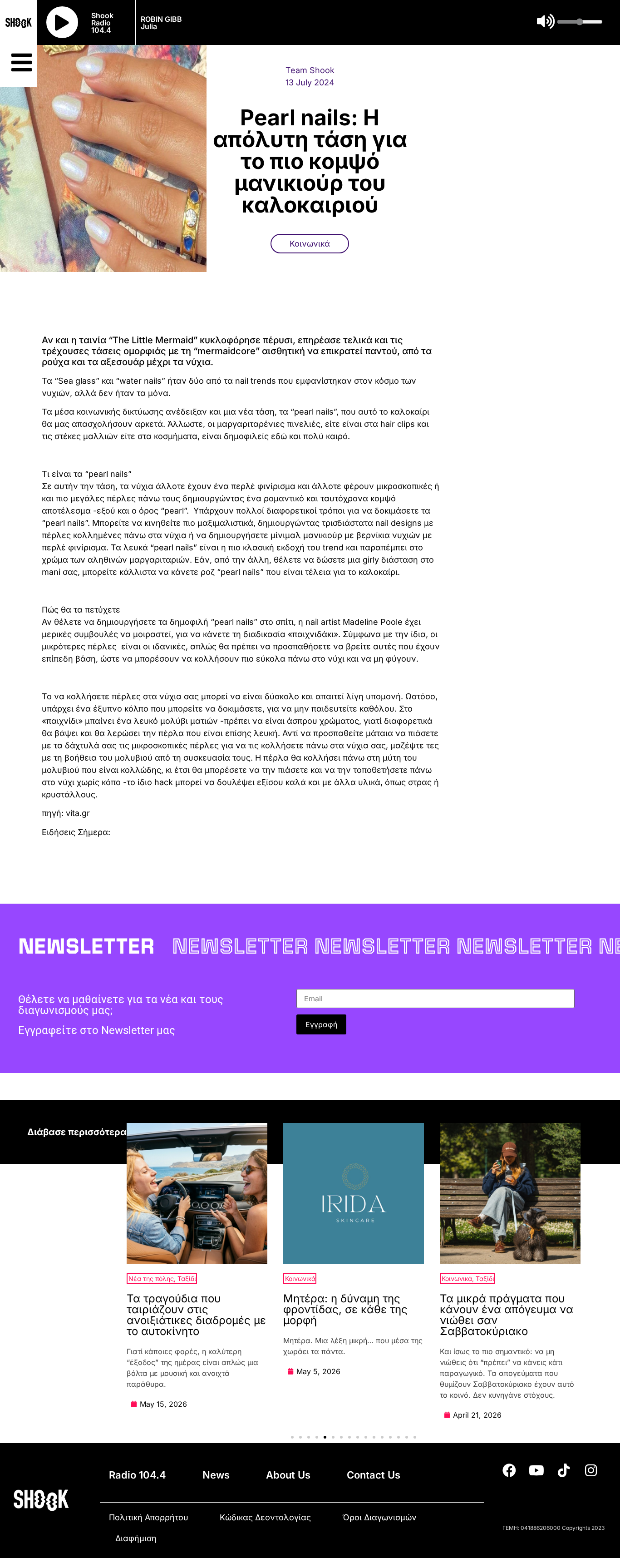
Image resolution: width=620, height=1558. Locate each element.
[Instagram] (591, 1470)
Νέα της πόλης (151, 1278)
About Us (288, 1475)
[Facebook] (509, 1470)
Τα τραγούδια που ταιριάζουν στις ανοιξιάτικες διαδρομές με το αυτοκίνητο (196, 1315)
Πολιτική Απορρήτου (148, 1517)
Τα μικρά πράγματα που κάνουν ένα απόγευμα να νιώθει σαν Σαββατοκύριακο (506, 1315)
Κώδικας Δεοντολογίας (265, 1517)
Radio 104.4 (137, 1475)
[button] (292, 1437)
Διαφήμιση (136, 1538)
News (216, 1475)
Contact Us (373, 1475)
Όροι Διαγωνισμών (379, 1517)
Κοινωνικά (310, 243)
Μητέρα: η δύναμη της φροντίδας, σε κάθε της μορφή (345, 1309)
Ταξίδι (186, 1278)
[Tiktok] (563, 1470)
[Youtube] (536, 1470)
